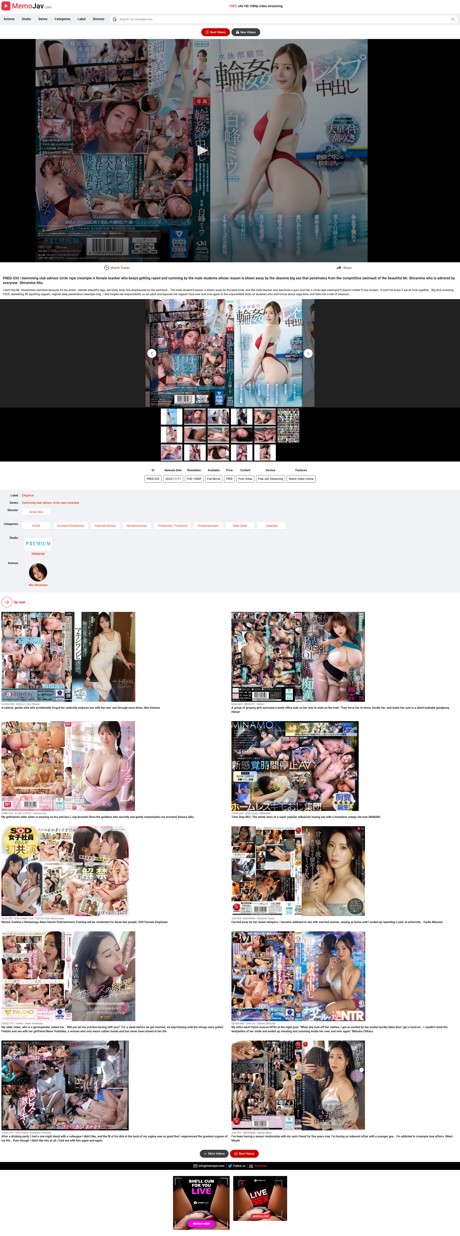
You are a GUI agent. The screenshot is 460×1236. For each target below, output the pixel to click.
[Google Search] (453, 19)
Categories (62, 19)
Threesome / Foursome (172, 525)
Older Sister (240, 525)
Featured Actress (105, 525)
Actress (9, 19)
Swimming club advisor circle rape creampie (50, 502)
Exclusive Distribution (70, 525)
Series (42, 19)
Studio (26, 19)
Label (82, 19)
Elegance (28, 495)
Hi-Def (36, 525)
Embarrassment (208, 525)
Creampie (272, 525)
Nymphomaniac (137, 525)
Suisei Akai (36, 512)
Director (98, 19)
